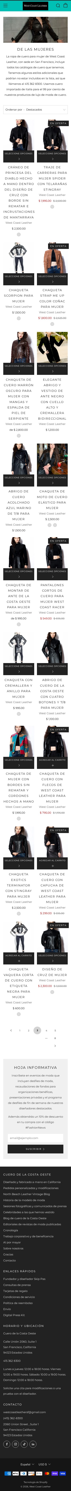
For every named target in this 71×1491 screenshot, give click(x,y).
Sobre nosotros (13, 1248)
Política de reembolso (18, 1303)
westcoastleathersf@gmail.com (24, 1412)
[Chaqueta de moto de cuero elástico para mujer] (52, 459)
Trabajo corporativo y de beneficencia (28, 1236)
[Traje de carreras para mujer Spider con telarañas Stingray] (52, 135)
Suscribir (34, 1149)
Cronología (10, 1230)
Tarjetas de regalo (15, 1291)
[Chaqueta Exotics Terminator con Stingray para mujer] (18, 842)
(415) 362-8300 (13, 1418)
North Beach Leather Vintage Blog (26, 1194)
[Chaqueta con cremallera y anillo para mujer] (18, 647)
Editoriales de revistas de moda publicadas (32, 1224)
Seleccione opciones (19, 153)
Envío (7, 1309)
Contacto (9, 1260)
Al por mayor (12, 1242)
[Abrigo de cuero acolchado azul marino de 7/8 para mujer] (18, 459)
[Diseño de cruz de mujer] (52, 937)
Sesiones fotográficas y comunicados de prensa (35, 1206)
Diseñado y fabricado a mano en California (32, 1182)
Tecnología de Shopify (36, 1482)
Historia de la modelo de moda (24, 1200)
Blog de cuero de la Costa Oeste (24, 1218)
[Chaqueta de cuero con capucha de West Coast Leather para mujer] (52, 842)
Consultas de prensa (17, 1285)
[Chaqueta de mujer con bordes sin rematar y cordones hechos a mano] (18, 741)
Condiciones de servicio (19, 1297)
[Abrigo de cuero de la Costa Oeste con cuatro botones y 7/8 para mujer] (52, 647)
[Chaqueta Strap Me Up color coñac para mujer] (52, 257)
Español (25, 1464)
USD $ (43, 1464)
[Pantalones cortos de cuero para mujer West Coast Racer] (52, 552)
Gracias (8, 1254)
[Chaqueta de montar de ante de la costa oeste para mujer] (18, 552)
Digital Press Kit (14, 1315)
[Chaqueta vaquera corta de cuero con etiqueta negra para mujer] (18, 937)
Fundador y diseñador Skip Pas (24, 1279)
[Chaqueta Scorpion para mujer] (18, 257)
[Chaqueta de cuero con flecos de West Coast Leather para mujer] (52, 741)
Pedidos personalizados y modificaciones (30, 1188)
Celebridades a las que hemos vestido (28, 1212)
